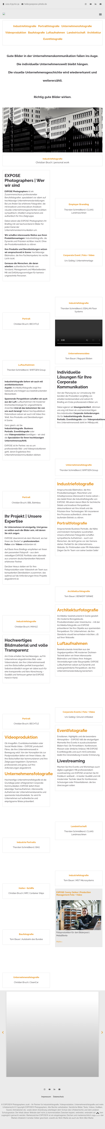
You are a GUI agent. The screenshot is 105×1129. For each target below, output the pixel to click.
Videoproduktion (15, 32)
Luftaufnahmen (56, 32)
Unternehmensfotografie (76, 26)
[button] (100, 14)
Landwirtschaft (76, 32)
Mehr (59, 941)
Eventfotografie (52, 39)
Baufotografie (36, 32)
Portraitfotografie (49, 26)
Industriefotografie (25, 26)
